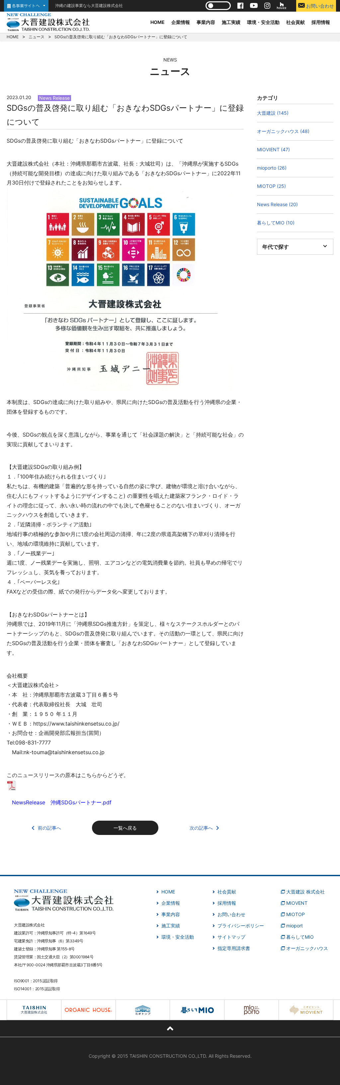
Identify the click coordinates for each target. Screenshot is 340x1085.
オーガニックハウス (307, 948)
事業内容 (206, 22)
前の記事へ (49, 828)
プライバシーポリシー (240, 925)
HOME (157, 22)
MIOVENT (296, 903)
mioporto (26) (272, 168)
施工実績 (231, 22)
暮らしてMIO (300, 937)
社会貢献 (295, 22)
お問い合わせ (319, 6)
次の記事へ (201, 828)
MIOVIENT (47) (273, 149)
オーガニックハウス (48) (283, 131)
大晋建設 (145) (273, 113)
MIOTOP (295, 914)
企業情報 (180, 22)
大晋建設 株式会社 (305, 891)
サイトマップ (231, 937)
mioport (294, 925)
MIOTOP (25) (271, 186)
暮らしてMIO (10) (276, 222)
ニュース (36, 36)
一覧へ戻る (125, 828)
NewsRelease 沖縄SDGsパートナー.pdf (62, 802)
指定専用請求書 (233, 948)
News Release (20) (277, 204)
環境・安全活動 (263, 22)
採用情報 (320, 22)
